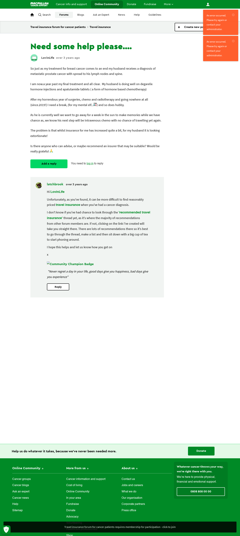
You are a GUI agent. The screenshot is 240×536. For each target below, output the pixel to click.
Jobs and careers (132, 485)
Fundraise (150, 4)
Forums (64, 15)
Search (47, 15)
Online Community (107, 4)
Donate (131, 4)
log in (90, 163)
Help (137, 15)
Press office (129, 510)
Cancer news (20, 498)
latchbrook (55, 184)
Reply (58, 287)
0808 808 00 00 (200, 491)
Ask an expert (20, 491)
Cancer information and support (85, 479)
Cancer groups (21, 479)
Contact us (128, 479)
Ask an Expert (101, 15)
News (121, 15)
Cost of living (74, 485)
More (167, 4)
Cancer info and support (71, 4)
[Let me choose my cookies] (6, 529)
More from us (76, 468)
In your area (73, 498)
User (208, 4)
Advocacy (72, 516)
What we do (129, 491)
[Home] (39, 4)
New (192, 27)
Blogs (80, 15)
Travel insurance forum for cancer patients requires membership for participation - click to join (120, 527)
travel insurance (68, 205)
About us (128, 468)
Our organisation (132, 498)
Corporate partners (133, 504)
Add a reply (49, 163)
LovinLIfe (47, 57)
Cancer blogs (20, 485)
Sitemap (17, 510)
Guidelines (154, 15)
